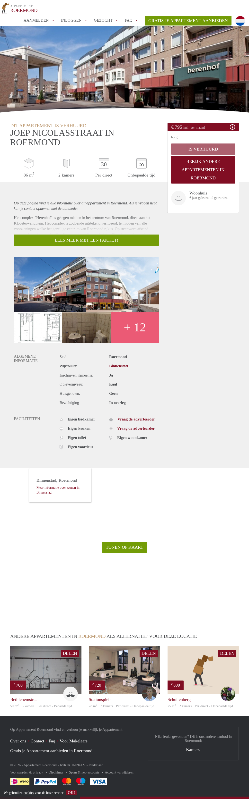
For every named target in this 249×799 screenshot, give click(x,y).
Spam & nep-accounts (84, 772)
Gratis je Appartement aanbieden (188, 20)
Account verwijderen (119, 772)
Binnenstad (118, 366)
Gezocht (103, 20)
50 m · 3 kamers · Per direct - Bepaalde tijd (41, 706)
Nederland (96, 765)
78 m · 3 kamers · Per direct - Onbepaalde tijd (121, 706)
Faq (52, 741)
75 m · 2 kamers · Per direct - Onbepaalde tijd (200, 706)
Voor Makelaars (74, 741)
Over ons (18, 741)
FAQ (129, 20)
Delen (70, 653)
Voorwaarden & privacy (27, 772)
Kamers (193, 749)
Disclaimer (56, 772)
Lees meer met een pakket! (86, 240)
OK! (71, 793)
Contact (37, 741)
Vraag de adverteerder (136, 419)
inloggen (71, 20)
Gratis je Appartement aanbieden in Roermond (51, 750)
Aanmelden (36, 20)
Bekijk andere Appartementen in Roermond (203, 169)
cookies (29, 793)
